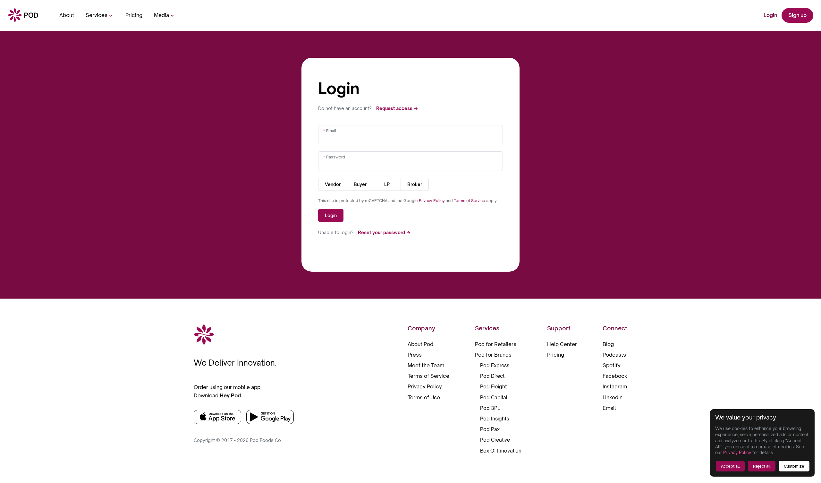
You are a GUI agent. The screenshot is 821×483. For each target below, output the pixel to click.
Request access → (397, 108)
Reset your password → (384, 232)
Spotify (612, 365)
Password (335, 157)
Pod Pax (490, 429)
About (66, 15)
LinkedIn (612, 397)
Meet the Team (426, 365)
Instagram (615, 386)
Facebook (615, 376)
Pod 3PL (490, 408)
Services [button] (96, 15)
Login (770, 15)
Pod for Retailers (495, 344)
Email (331, 130)
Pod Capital (493, 397)
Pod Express (494, 365)
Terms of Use (424, 397)
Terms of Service (470, 200)
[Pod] (23, 15)
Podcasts (614, 355)
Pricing (133, 15)
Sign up (797, 15)
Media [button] (161, 15)
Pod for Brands (493, 355)
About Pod (420, 344)
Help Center (562, 344)
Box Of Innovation (500, 451)
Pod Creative (495, 440)
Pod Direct (492, 376)
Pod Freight (493, 387)
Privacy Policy (432, 200)
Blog (608, 344)
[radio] (332, 184)
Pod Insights (494, 419)
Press (415, 355)
